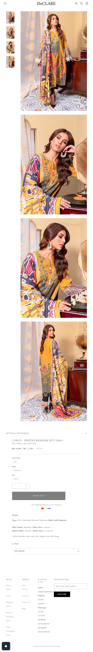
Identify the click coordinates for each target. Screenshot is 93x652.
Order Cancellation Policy (10, 631)
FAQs (8, 595)
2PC (15, 462)
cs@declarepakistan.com (47, 591)
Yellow (17, 470)
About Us (25, 595)
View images (19, 551)
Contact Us (26, 602)
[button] (5, 3)
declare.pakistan (44, 623)
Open (16, 479)
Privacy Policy (8, 587)
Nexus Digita (56, 646)
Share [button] (17, 543)
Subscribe (62, 594)
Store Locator (25, 587)
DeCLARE (41, 646)
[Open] (6, 646)
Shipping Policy (9, 604)
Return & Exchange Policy (9, 616)
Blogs (24, 608)
